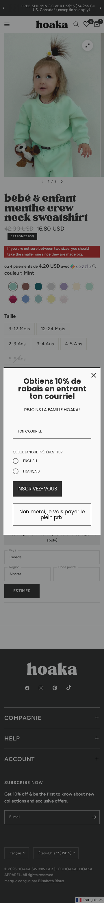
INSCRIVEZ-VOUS (37, 488)
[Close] (94, 375)
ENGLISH (30, 460)
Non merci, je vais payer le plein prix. (52, 514)
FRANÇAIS (31, 471)
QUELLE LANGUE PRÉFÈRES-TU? (38, 452)
